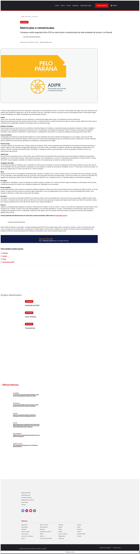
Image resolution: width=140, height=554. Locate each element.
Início (22, 16)
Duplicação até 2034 (32, 305)
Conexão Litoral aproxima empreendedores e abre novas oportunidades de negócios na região (26, 395)
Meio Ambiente (17, 433)
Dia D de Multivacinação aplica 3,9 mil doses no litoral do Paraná (25, 446)
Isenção (5, 256)
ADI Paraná (24, 22)
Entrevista (16, 403)
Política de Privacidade (105, 547)
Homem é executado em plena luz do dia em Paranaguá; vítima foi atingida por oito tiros (24, 415)
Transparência (30, 328)
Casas (4, 259)
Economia (16, 393)
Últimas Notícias (102, 5)
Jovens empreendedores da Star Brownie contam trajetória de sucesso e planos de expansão (26, 405)
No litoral (5, 253)
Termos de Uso (117, 547)
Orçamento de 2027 (8, 262)
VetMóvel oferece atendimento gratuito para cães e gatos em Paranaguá (26, 435)
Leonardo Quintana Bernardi (31, 37)
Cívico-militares (30, 316)
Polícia (15, 413)
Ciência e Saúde (17, 443)
